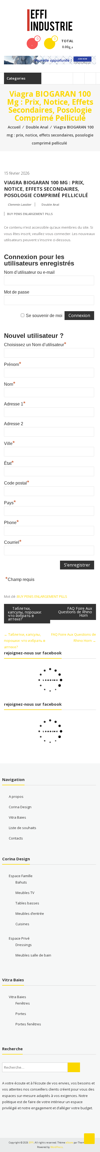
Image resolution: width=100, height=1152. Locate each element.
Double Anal (37, 127)
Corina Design (20, 807)
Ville (9, 443)
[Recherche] (74, 1067)
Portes (20, 1013)
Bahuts (21, 882)
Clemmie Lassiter (19, 204)
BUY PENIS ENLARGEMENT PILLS (30, 214)
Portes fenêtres (28, 1024)
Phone (11, 522)
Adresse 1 (15, 403)
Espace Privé (19, 938)
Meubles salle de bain (33, 955)
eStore (69, 1142)
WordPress (56, 1147)
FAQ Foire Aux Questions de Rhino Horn (75, 612)
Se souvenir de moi (44, 315)
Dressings (23, 944)
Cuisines (22, 923)
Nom (9, 383)
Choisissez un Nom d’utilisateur (35, 344)
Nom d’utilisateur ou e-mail (29, 272)
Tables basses (27, 903)
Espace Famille (21, 875)
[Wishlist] (32, 43)
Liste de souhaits (22, 827)
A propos (16, 796)
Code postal (16, 482)
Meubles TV (24, 892)
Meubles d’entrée (29, 913)
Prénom (12, 364)
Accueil (14, 127)
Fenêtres (22, 1003)
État (9, 463)
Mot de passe (16, 292)
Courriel (13, 542)
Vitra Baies (17, 817)
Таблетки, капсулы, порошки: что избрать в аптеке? (25, 614)
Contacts (16, 838)
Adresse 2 (13, 423)
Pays (10, 502)
